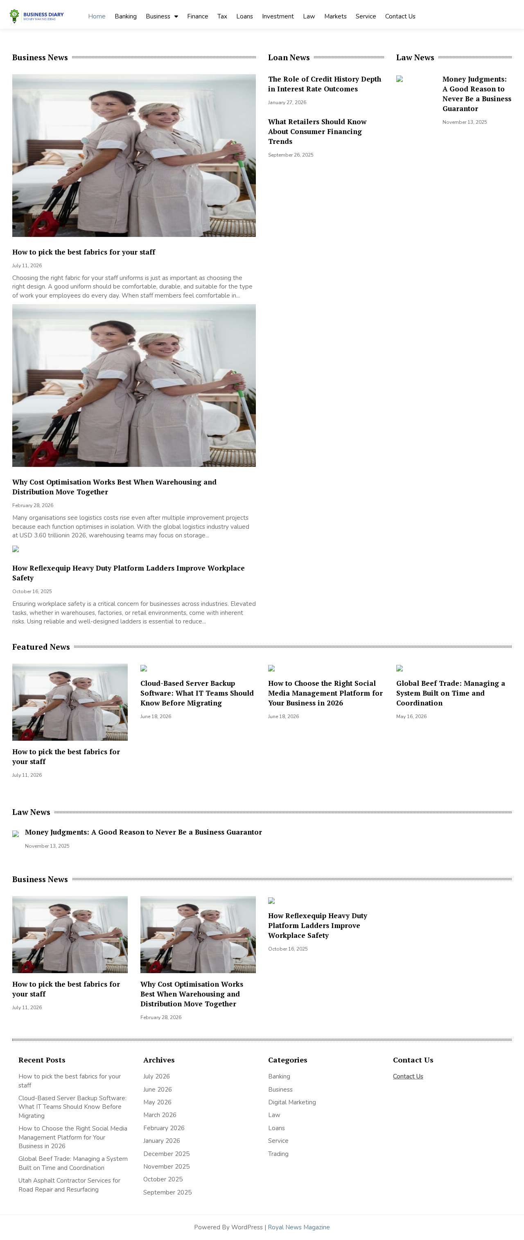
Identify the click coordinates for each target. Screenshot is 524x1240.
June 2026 (157, 1089)
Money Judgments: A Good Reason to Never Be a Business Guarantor (477, 93)
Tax (222, 16)
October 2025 (163, 1179)
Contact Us (400, 16)
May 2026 (157, 1102)
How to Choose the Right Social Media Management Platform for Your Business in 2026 (325, 693)
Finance (197, 16)
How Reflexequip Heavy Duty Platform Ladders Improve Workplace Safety (317, 925)
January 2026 (161, 1141)
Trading (278, 1154)
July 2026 (156, 1076)
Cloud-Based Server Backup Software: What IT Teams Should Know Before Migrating (197, 693)
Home (97, 16)
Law (309, 16)
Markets (335, 16)
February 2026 (164, 1128)
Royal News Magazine (299, 1227)
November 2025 (166, 1167)
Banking (126, 16)
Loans (244, 16)
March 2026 (159, 1115)
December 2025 (166, 1154)
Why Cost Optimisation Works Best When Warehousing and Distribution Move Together (191, 993)
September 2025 (167, 1192)
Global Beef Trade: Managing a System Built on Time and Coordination (450, 693)
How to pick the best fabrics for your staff (83, 252)
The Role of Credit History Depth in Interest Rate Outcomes (324, 83)
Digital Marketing (292, 1102)
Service (366, 16)
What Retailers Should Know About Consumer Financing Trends (317, 131)
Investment (278, 16)
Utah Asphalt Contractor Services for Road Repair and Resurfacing (69, 1184)
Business (158, 16)
